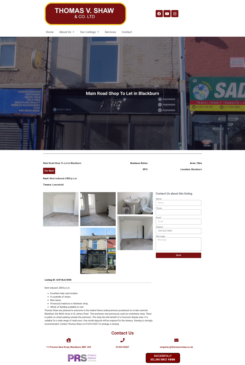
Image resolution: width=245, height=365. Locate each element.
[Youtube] (167, 13)
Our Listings (88, 32)
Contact (127, 32)
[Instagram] (174, 13)
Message (160, 236)
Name (158, 199)
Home (50, 32)
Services (110, 32)
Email (158, 218)
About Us (65, 32)
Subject (159, 227)
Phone (159, 208)
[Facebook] (159, 13)
